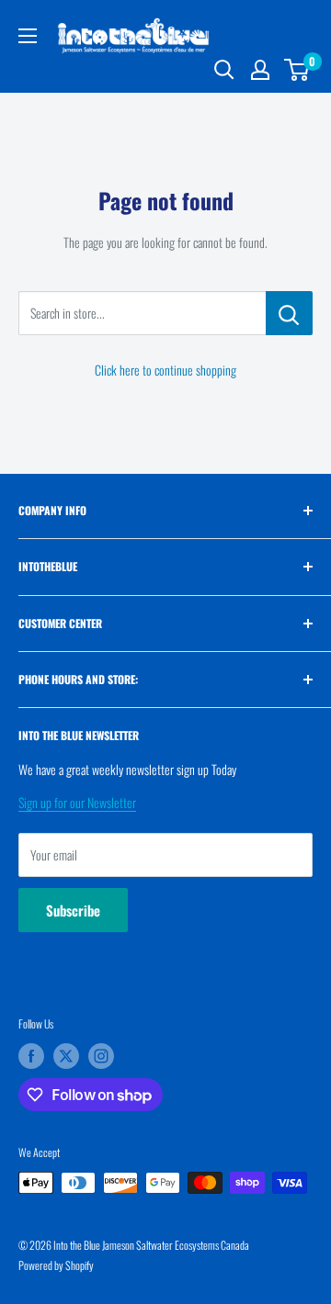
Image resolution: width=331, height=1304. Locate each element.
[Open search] (224, 70)
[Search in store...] (289, 313)
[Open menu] (27, 35)
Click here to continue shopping (165, 369)
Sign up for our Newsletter (77, 802)
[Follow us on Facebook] (31, 1056)
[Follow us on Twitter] (66, 1056)
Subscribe (73, 910)
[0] (297, 70)
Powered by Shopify (56, 1265)
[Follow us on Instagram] (101, 1056)
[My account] (260, 70)
